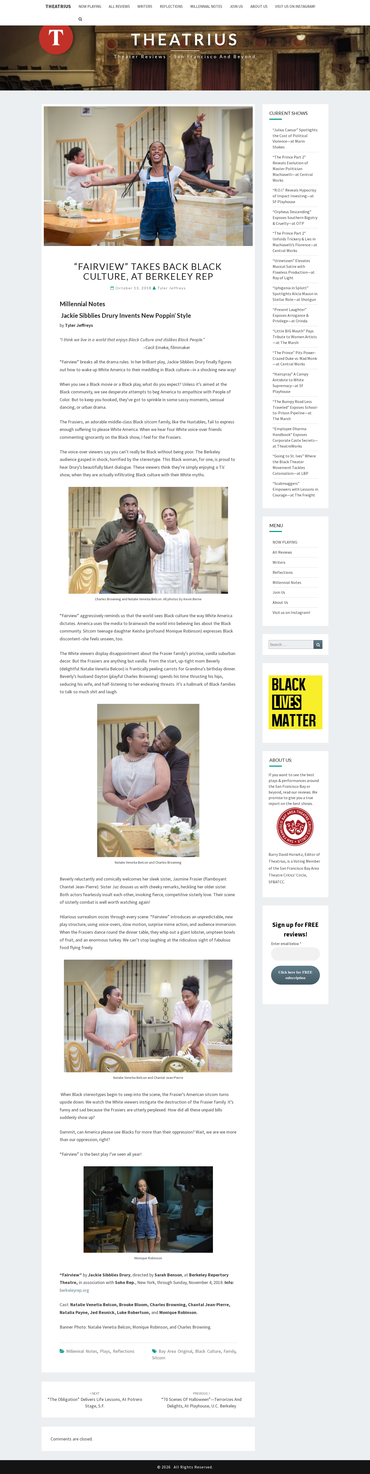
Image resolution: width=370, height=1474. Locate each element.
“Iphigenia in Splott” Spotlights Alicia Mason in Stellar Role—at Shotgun (295, 293)
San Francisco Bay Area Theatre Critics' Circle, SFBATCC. (294, 875)
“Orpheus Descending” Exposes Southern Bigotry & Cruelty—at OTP (295, 217)
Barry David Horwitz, (286, 854)
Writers (144, 6)
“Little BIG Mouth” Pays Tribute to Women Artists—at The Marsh (295, 336)
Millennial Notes (206, 6)
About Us (259, 6)
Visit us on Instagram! (295, 6)
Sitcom (158, 1358)
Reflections (171, 6)
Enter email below (286, 944)
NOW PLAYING (90, 6)
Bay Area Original (175, 1351)
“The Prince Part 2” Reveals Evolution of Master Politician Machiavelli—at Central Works (293, 168)
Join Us (236, 6)
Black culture (208, 1351)
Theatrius (58, 6)
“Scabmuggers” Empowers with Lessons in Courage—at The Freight (295, 489)
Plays (105, 1351)
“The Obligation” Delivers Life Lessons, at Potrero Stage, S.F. (95, 1400)
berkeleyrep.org (74, 1290)
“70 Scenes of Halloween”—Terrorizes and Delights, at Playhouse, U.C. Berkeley (201, 1400)
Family (229, 1351)
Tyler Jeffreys (171, 288)
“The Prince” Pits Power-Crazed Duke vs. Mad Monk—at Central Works (295, 358)
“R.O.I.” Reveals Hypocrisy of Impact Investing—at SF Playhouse (294, 195)
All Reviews (119, 6)
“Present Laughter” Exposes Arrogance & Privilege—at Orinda (291, 315)
